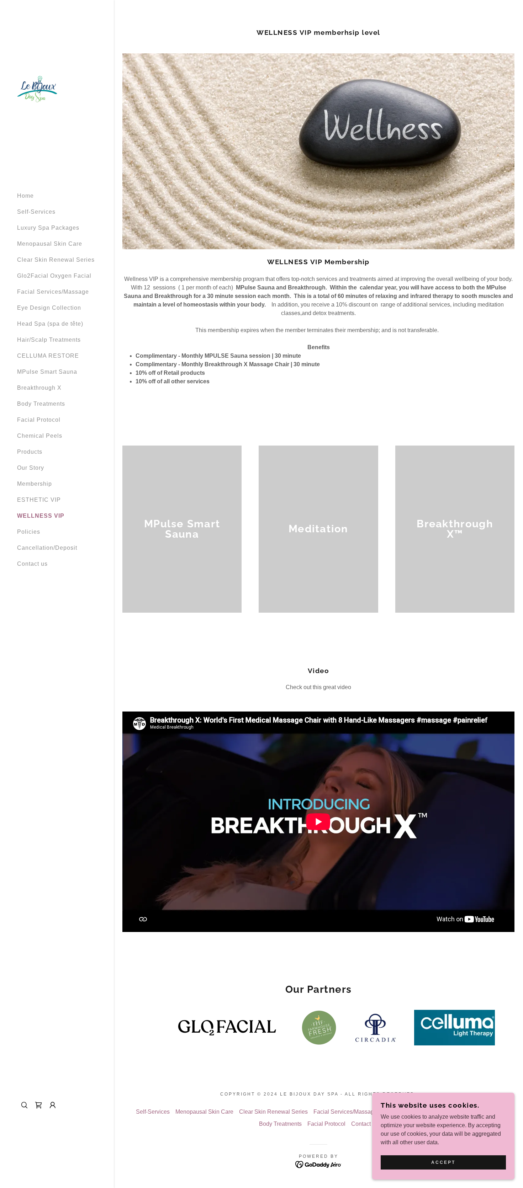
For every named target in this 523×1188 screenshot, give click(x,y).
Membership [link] (34, 484)
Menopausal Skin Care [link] (49, 244)
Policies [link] (28, 532)
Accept (443, 1162)
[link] (37, 89)
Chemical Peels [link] (39, 436)
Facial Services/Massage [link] (53, 292)
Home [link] (25, 196)
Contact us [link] (32, 564)
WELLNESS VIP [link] (40, 516)
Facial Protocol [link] (38, 420)
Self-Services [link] (36, 212)
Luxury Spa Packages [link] (48, 228)
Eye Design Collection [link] (49, 308)
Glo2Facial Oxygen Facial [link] (54, 276)
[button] (53, 1105)
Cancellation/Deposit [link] (47, 548)
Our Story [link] (30, 468)
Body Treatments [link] (41, 404)
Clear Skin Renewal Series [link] (56, 260)
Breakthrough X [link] (39, 388)
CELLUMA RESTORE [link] (48, 356)
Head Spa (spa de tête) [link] (50, 324)
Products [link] (29, 452)
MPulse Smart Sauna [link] (47, 372)
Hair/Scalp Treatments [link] (49, 340)
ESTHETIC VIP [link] (39, 500)
